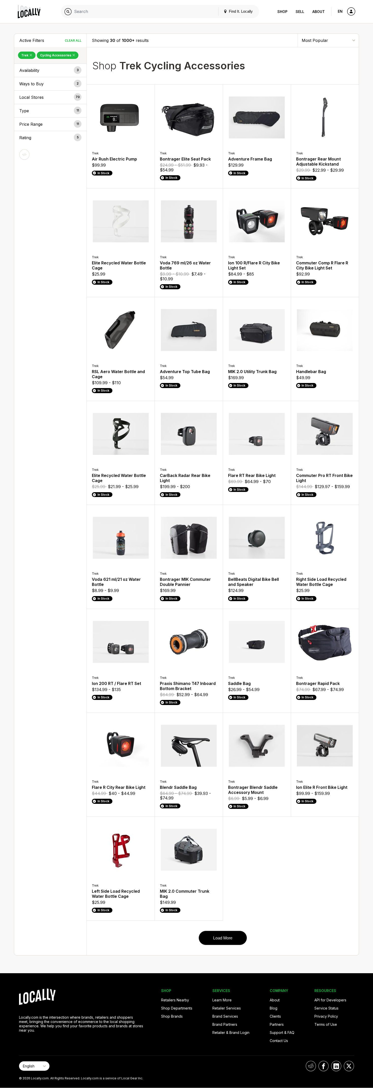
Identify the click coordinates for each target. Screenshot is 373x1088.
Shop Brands (172, 1016)
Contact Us (279, 1040)
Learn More (222, 1000)
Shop (282, 11)
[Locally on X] (349, 1066)
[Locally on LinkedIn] (336, 1066)
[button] (50, 70)
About (318, 11)
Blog (273, 1008)
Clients (275, 1016)
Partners (277, 1024)
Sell (300, 11)
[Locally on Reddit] (311, 1066)
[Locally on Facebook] (323, 1066)
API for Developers (330, 1000)
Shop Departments (176, 1008)
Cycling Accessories (56, 55)
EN (340, 11)
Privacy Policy (326, 1016)
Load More (222, 938)
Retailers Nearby (175, 1000)
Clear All (73, 40)
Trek (25, 55)
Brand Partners (224, 1024)
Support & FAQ (282, 1032)
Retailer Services (226, 1008)
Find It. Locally (240, 11)
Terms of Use (325, 1024)
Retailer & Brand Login (230, 1032)
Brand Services (225, 1016)
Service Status (326, 1008)
